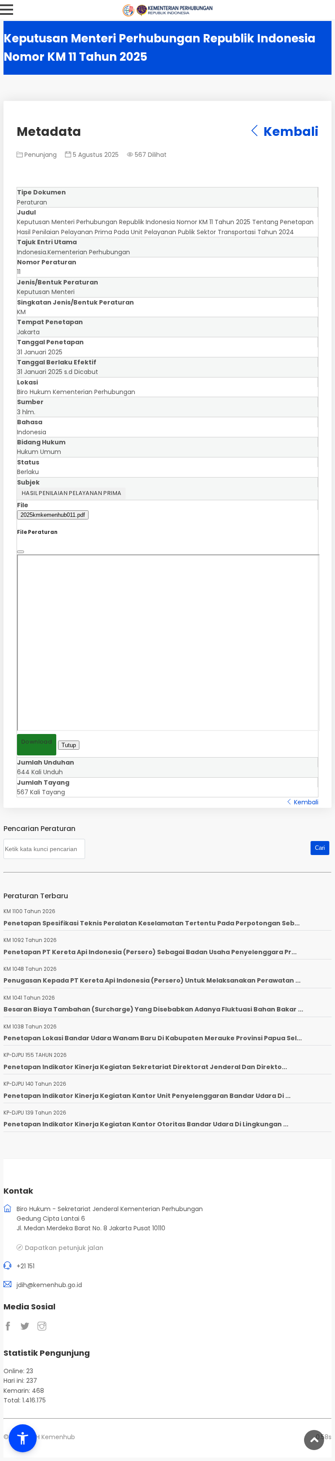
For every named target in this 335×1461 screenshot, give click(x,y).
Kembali (289, 131)
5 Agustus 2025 (95, 154)
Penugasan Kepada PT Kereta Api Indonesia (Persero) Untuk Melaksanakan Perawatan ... (152, 980)
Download (36, 741)
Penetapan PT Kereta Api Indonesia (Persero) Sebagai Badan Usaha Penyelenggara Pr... (150, 952)
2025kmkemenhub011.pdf (53, 515)
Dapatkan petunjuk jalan (64, 1247)
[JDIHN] (130, 14)
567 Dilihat (150, 154)
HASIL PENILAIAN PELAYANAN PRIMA (71, 493)
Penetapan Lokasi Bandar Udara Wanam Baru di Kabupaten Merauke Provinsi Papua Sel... (152, 1038)
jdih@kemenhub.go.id (49, 1285)
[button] (23, 1438)
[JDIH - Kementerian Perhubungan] (174, 14)
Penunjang (40, 154)
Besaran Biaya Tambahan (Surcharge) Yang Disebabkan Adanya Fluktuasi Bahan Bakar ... (153, 1009)
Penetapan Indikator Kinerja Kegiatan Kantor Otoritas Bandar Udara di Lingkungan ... (145, 1124)
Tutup (69, 745)
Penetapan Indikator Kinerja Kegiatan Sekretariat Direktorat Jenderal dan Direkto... (145, 1067)
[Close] (20, 551)
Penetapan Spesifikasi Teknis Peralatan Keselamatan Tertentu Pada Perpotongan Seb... (151, 923)
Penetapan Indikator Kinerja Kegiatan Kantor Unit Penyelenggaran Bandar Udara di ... (147, 1095)
